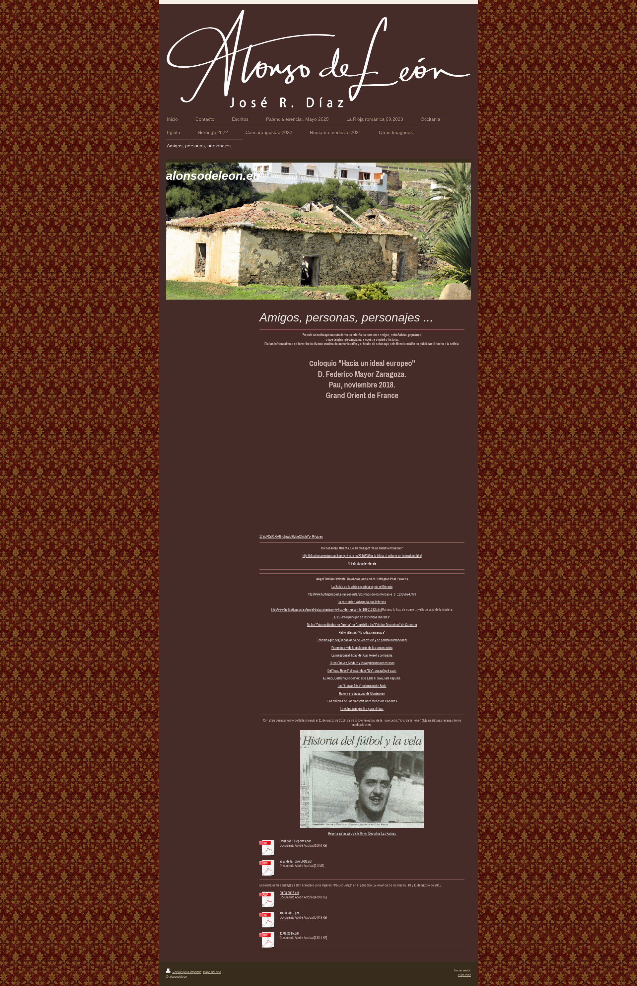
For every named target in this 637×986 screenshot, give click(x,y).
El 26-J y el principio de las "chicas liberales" (362, 617)
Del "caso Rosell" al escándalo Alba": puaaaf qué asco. (361, 670)
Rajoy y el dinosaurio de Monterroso (362, 693)
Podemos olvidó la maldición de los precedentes (361, 648)
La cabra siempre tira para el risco (362, 709)
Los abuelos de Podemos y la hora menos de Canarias (362, 701)
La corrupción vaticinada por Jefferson (362, 602)
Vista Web (464, 975)
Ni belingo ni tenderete (362, 563)
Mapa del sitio (212, 972)
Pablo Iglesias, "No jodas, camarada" (362, 632)
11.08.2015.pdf (289, 933)
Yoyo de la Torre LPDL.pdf (296, 861)
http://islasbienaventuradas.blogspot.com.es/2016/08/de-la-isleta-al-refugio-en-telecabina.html (362, 556)
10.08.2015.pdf (289, 913)
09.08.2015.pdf (289, 893)
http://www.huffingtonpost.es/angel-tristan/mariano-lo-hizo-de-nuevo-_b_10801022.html (326, 609)
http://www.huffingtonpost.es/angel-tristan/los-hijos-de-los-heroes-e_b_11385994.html (362, 594)
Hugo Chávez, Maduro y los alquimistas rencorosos (362, 663)
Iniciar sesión (462, 970)
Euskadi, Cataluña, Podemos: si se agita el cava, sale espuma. (362, 678)
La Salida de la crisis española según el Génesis (361, 587)
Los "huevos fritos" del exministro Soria (362, 686)
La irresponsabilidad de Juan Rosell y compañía (361, 655)
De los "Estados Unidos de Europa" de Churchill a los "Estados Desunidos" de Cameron (362, 625)
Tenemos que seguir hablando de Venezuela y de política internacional (362, 640)
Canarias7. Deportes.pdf (295, 841)
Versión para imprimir (186, 972)
